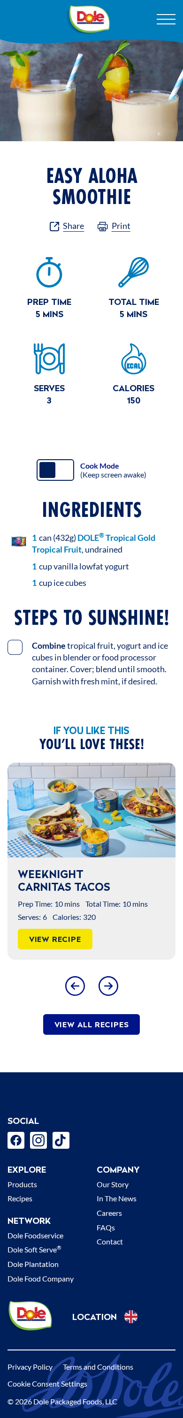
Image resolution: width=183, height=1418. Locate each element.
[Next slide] (108, 985)
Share (73, 225)
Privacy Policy (30, 1366)
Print (121, 225)
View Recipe (76, 939)
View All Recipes (91, 1024)
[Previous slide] (74, 985)
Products (22, 1184)
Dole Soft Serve (34, 1249)
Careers (109, 1212)
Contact (110, 1241)
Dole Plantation (33, 1263)
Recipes (20, 1198)
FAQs (106, 1227)
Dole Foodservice (35, 1235)
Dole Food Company (41, 1278)
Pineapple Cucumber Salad (87, 880)
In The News (117, 1198)
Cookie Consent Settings (47, 1383)
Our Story (113, 1184)
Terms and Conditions (98, 1366)
